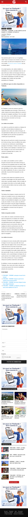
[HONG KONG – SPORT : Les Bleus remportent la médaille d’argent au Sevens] (5, 449)
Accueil (3, 5)
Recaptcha (3, 353)
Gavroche (8, 35)
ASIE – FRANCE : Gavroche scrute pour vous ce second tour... (17, 455)
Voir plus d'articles (13, 482)
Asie (16, 511)
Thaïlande (8, 5)
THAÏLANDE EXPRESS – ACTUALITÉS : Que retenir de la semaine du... (7, 402)
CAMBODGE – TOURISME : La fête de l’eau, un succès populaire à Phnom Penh (21, 295)
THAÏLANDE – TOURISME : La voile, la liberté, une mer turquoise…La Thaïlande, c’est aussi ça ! (13, 31)
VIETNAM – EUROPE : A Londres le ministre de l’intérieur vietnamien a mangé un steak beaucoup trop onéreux (7, 297)
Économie (20, 511)
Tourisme (9, 28)
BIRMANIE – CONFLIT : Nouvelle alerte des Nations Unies (17, 462)
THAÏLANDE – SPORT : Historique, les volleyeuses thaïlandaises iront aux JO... (20, 402)
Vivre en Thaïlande (18, 512)
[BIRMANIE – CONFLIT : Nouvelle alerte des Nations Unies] (5, 463)
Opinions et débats (8, 512)
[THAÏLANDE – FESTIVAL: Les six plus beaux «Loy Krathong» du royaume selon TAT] (5, 477)
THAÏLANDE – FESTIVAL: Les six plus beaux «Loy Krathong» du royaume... (17, 477)
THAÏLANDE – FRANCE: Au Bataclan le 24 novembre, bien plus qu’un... (18, 469)
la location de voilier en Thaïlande (14, 63)
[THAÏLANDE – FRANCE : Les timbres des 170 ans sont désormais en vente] (21, 410)
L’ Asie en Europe (8, 514)
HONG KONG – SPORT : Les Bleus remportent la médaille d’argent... (17, 448)
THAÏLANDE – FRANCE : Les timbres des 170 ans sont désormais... (20, 417)
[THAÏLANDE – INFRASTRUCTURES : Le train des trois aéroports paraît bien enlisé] (7, 410)
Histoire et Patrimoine (19, 514)
